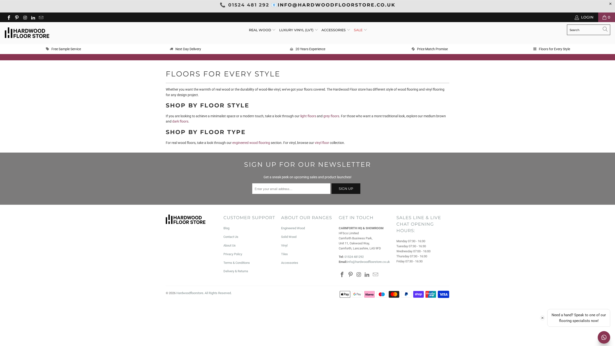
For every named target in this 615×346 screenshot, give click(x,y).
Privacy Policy (232, 254)
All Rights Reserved (218, 293)
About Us (229, 245)
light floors (308, 116)
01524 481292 (354, 257)
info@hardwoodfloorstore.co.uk (368, 262)
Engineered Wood (293, 228)
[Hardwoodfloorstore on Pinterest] (16, 17)
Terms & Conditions (236, 263)
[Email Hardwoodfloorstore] (40, 17)
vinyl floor (322, 143)
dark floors (180, 121)
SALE (358, 30)
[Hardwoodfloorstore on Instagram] (24, 17)
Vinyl (284, 245)
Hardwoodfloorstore (189, 293)
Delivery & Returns (235, 271)
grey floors (331, 116)
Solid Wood (288, 237)
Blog (226, 228)
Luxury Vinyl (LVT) (296, 30)
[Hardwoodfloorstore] (27, 33)
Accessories (334, 30)
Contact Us (230, 237)
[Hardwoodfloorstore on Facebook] (8, 17)
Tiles (284, 254)
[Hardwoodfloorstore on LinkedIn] (32, 17)
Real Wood (260, 30)
